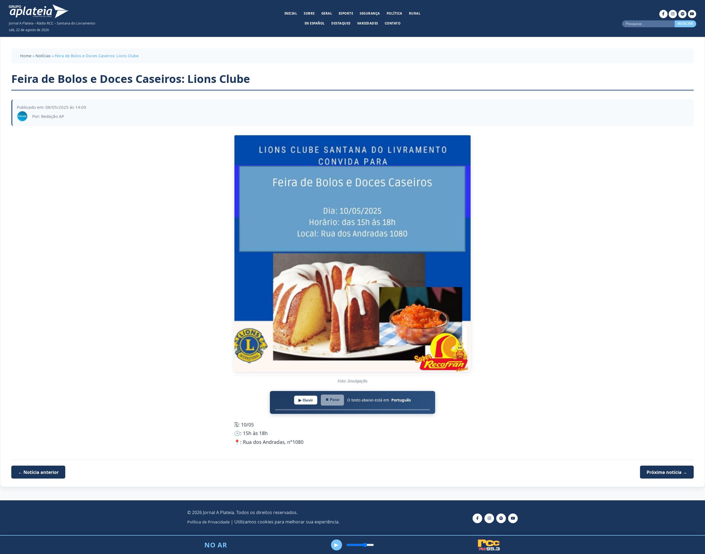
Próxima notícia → (667, 472)
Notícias (43, 55)
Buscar (685, 24)
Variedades (367, 23)
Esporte (346, 13)
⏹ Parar (332, 399)
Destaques (341, 23)
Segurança (370, 13)
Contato (393, 23)
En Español (315, 23)
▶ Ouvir (306, 400)
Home (25, 55)
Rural (415, 13)
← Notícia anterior (38, 472)
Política (394, 13)
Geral (326, 13)
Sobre (309, 13)
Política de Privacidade (208, 522)
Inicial (290, 13)
